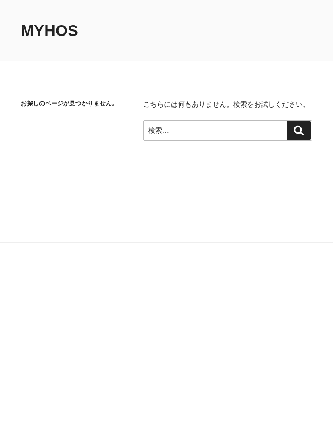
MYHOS (49, 30)
